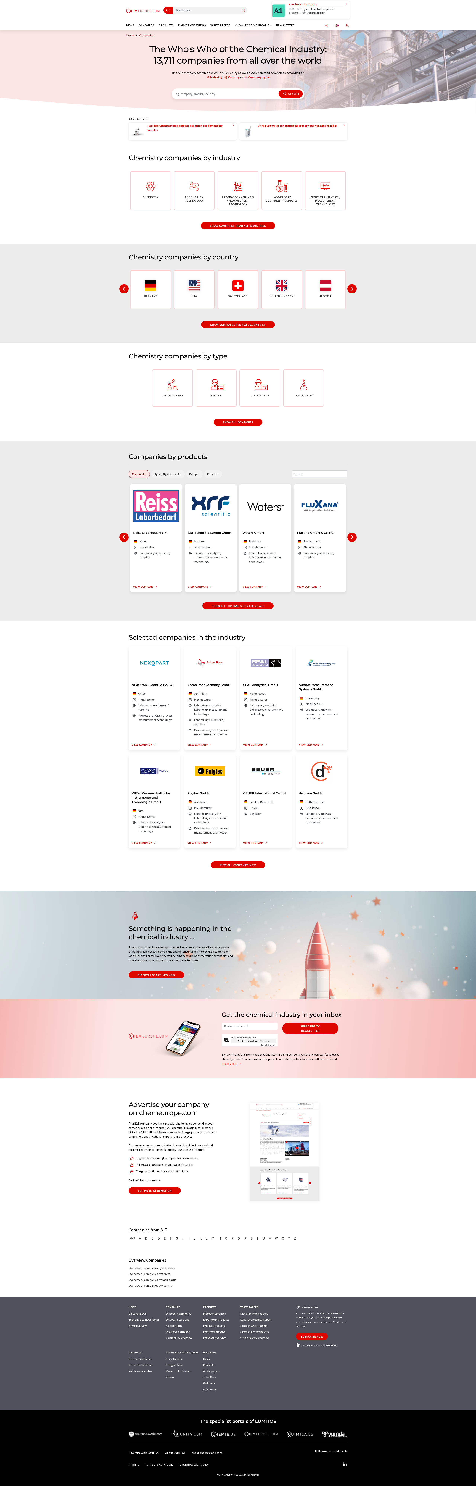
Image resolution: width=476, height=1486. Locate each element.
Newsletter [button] (285, 25)
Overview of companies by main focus (152, 1280)
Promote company (178, 1331)
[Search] (243, 10)
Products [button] (166, 25)
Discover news (138, 1313)
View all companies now (238, 865)
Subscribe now (312, 1336)
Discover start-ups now (156, 975)
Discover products (214, 1313)
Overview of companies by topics (149, 1274)
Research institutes (178, 1371)
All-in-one (209, 1389)
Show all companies (238, 422)
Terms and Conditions (159, 1464)
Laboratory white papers (256, 1319)
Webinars (209, 1383)
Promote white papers (254, 1331)
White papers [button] (220, 25)
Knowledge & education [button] (253, 25)
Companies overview (179, 1337)
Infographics (174, 1365)
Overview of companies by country (150, 1285)
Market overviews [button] (192, 25)
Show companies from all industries (238, 225)
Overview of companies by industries (152, 1268)
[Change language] (337, 26)
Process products (214, 1325)
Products (209, 1365)
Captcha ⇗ (268, 1045)
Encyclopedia (174, 1359)
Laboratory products (216, 1319)
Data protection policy (194, 1464)
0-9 (132, 1238)
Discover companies (178, 1313)
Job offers (209, 1377)
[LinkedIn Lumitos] (344, 1464)
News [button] (130, 25)
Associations (174, 1325)
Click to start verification (253, 1041)
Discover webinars (140, 1359)
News (206, 1359)
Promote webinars (140, 1365)
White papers (211, 1371)
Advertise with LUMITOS (144, 1453)
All (167, 10)
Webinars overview (140, 1371)
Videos (170, 1377)
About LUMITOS (175, 1453)
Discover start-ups (177, 1319)
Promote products (215, 1331)
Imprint (134, 1464)
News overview (138, 1325)
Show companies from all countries (238, 325)
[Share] (326, 26)
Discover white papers (254, 1313)
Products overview (214, 1337)
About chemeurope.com (207, 1453)
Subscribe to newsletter (310, 1028)
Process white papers (253, 1325)
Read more (230, 1064)
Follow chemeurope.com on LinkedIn (319, 1345)
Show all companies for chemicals (238, 606)
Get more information (155, 1191)
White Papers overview (254, 1337)
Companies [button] (146, 25)
